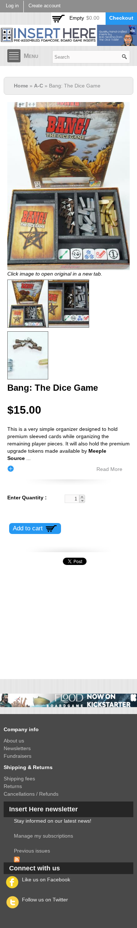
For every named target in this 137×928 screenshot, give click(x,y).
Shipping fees (19, 778)
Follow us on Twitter (45, 899)
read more (109, 469)
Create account (44, 5)
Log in (12, 5)
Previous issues (32, 851)
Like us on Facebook (46, 879)
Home (21, 86)
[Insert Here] (68, 42)
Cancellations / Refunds (31, 794)
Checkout (121, 18)
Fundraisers (17, 756)
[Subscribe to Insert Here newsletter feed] (17, 858)
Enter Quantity (26, 497)
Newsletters (17, 748)
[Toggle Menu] (13, 55)
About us (14, 741)
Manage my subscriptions (43, 836)
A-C (38, 86)
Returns (13, 786)
